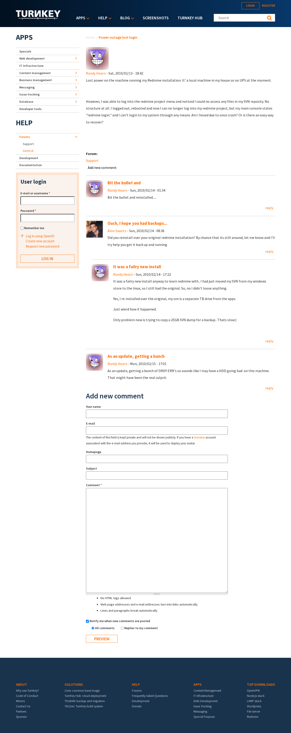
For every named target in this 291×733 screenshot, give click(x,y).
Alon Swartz (117, 230)
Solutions (74, 684)
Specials (25, 51)
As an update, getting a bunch (136, 356)
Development (28, 158)
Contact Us (23, 706)
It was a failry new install (137, 266)
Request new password (42, 246)
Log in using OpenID (40, 236)
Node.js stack (255, 696)
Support (92, 160)
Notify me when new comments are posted (120, 621)
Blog (124, 18)
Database (26, 102)
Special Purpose (204, 717)
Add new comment (102, 167)
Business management (35, 80)
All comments (105, 628)
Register (268, 6)
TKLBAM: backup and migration (85, 701)
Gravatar (199, 437)
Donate (136, 706)
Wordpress (254, 706)
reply (269, 207)
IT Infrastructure (31, 66)
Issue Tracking (202, 706)
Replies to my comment (141, 628)
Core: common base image (82, 690)
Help (101, 18)
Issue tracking (29, 94)
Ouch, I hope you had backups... (137, 223)
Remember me (34, 228)
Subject (91, 468)
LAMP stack (254, 701)
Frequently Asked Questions (150, 696)
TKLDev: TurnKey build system (84, 706)
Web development (32, 58)
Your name (93, 406)
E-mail (90, 423)
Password (28, 211)
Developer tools (30, 109)
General (28, 151)
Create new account (40, 241)
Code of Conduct (27, 696)
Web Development (205, 701)
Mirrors (20, 701)
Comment (94, 485)
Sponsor (21, 717)
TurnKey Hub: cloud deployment (85, 696)
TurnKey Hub (190, 17)
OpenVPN (253, 690)
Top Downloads (261, 684)
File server (253, 711)
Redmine (252, 717)
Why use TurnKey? (27, 690)
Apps (79, 18)
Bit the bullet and (124, 182)
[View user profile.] (97, 58)
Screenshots (156, 17)
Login (250, 6)
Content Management (207, 690)
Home (90, 37)
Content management (35, 73)
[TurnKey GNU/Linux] (38, 18)
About (21, 684)
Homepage (93, 452)
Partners (21, 711)
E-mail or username (35, 193)
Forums (24, 137)
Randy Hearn (96, 73)
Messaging (27, 87)
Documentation (30, 165)
